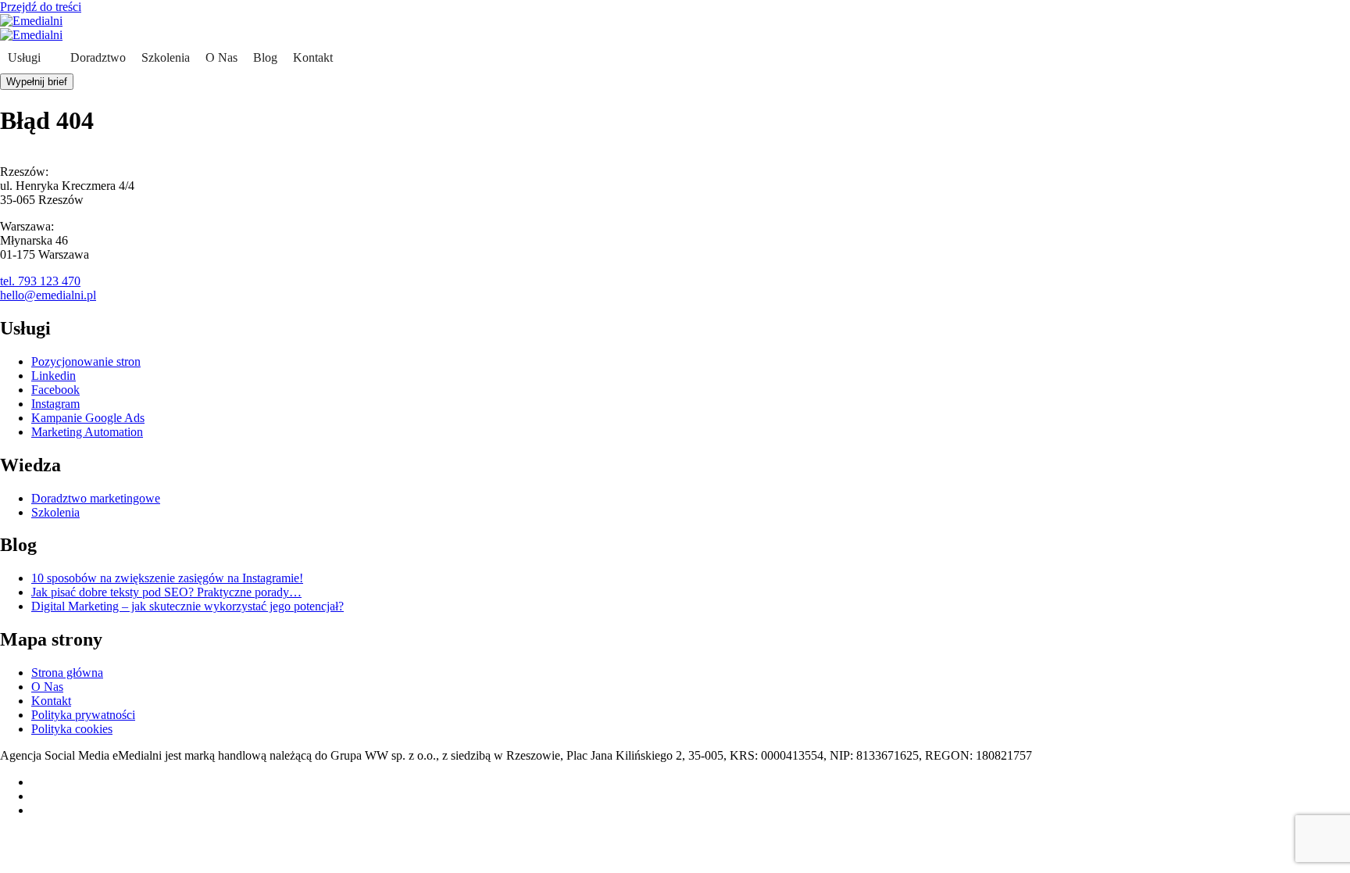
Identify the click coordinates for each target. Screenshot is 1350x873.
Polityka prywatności (83, 714)
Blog (265, 57)
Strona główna (67, 672)
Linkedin (53, 375)
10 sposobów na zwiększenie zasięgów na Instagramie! (167, 578)
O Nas (221, 57)
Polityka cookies (71, 728)
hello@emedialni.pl (48, 295)
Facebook (55, 389)
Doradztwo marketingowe (95, 498)
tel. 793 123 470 (40, 281)
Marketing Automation (87, 431)
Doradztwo (98, 57)
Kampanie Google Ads (88, 417)
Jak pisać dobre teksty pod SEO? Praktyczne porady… (166, 592)
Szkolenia (165, 57)
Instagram (55, 403)
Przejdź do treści (40, 6)
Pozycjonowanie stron (86, 361)
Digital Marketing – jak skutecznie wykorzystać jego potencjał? (187, 606)
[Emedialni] (31, 20)
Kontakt (313, 57)
